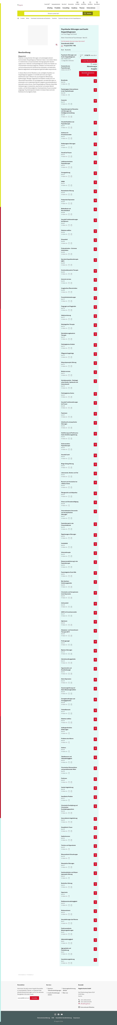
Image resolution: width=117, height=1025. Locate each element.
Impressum (76, 1018)
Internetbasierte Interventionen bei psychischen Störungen (69, 512)
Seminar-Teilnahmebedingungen (54, 989)
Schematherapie (66, 552)
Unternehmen (91, 8)
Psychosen (64, 413)
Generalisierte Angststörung (69, 818)
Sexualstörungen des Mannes (69, 919)
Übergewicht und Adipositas (69, 492)
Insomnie (64, 100)
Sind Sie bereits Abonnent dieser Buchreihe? (73, 41)
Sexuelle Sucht (65, 454)
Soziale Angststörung (67, 787)
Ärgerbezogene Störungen (68, 534)
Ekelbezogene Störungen (68, 143)
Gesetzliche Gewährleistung (64, 1018)
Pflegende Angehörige (67, 353)
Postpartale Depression (67, 199)
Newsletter (71, 4)
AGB (53, 1018)
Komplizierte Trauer (66, 827)
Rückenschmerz (65, 910)
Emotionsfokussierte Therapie (69, 270)
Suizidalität (64, 543)
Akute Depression (66, 679)
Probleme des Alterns (67, 738)
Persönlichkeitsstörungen (68, 297)
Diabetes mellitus (66, 230)
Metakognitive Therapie (68, 324)
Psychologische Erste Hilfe (68, 572)
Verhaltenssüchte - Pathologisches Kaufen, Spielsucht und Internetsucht (69, 382)
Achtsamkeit (64, 603)
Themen (81, 8)
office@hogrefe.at (85, 1003)
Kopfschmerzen (65, 836)
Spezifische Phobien (67, 796)
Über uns (65, 993)
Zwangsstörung (65, 172)
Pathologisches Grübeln (68, 344)
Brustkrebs (64, 80)
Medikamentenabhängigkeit (69, 901)
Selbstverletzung (66, 315)
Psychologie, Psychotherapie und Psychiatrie (40, 18)
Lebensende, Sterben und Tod (69, 472)
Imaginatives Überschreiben (69, 288)
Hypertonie (64, 892)
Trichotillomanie (65, 709)
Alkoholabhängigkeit (67, 939)
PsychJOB (46, 4)
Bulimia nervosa (65, 371)
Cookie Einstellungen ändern (54, 994)
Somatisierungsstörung (67, 959)
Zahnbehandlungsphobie (68, 659)
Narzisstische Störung (67, 190)
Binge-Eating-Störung (67, 463)
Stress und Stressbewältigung (69, 501)
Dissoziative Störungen (67, 863)
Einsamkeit (64, 239)
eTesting (49, 8)
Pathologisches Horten (67, 393)
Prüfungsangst (65, 641)
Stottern (63, 747)
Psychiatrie (54, 18)
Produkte (57, 8)
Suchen (89, 13)
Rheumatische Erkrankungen (69, 854)
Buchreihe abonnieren (88, 73)
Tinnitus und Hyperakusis (68, 845)
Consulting (65, 8)
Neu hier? (64, 4)
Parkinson (64, 778)
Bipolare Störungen (66, 650)
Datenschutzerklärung (43, 1018)
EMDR (63, 181)
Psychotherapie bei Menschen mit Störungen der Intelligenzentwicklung (69, 111)
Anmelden (34, 998)
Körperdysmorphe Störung (68, 362)
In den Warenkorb (88, 61)
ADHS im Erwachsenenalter (69, 612)
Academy (74, 8)
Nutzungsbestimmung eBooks (69, 989)
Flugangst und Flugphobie (68, 306)
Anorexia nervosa (66, 279)
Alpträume (64, 621)
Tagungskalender (56, 4)
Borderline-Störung (66, 883)
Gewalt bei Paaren (66, 152)
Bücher (27, 18)
